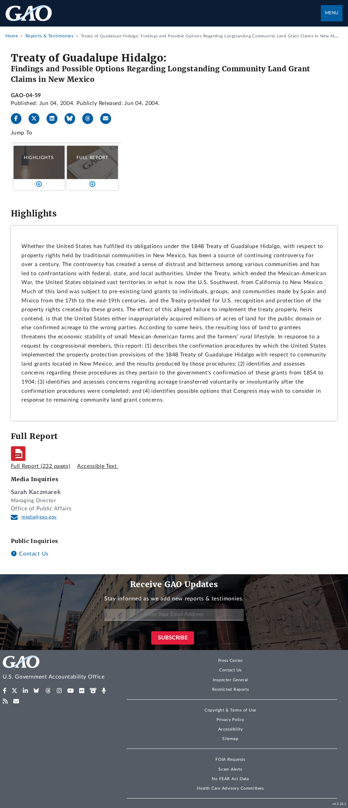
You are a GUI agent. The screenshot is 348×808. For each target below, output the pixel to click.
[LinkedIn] (55, 118)
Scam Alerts (230, 769)
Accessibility (230, 729)
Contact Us (33, 554)
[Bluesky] (73, 118)
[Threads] (90, 118)
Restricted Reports (230, 689)
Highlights (39, 158)
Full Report (92, 158)
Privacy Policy (230, 720)
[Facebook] (19, 118)
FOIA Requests (230, 759)
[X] (37, 118)
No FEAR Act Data (230, 779)
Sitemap (230, 739)
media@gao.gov (39, 517)
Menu (331, 13)
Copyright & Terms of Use (230, 710)
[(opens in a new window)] (4, 691)
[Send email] (108, 118)
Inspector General (230, 680)
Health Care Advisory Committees (230, 788)
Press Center (230, 660)
